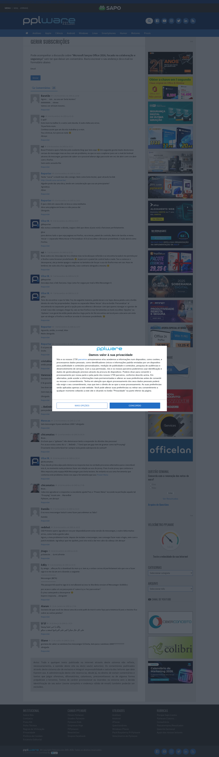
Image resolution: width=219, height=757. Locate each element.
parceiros (82, 359)
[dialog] (109, 378)
